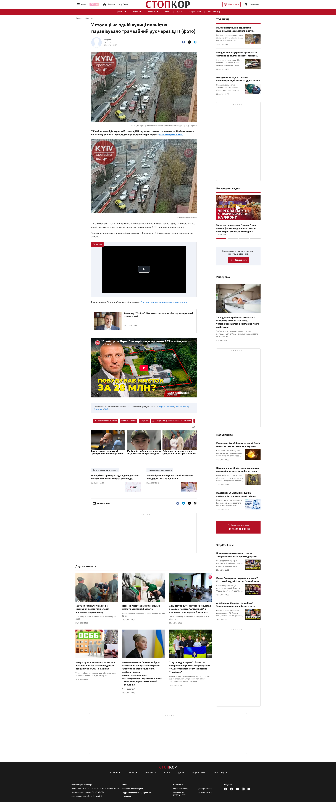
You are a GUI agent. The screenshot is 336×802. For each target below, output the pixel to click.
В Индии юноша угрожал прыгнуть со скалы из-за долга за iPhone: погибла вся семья (236, 56)
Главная (79, 18)
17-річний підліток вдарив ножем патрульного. (163, 302)
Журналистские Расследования (136, 792)
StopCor (107, 39)
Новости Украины (128, 420)
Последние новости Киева (105, 420)
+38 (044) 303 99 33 (238, 529)
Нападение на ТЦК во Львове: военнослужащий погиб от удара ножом (238, 79)
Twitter (185, 406)
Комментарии (103, 503)
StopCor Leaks (195, 11)
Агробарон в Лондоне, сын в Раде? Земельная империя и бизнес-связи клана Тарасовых (235, 606)
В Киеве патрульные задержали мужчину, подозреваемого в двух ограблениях (234, 31)
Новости (151, 11)
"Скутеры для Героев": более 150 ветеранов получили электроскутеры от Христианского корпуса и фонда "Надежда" (189, 667)
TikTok (106, 409)
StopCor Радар (214, 11)
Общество (89, 18)
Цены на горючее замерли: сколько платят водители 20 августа (141, 607)
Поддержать (233, 4)
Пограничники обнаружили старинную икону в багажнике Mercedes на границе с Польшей (237, 471)
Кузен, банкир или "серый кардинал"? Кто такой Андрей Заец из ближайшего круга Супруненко (237, 581)
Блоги (167, 11)
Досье (179, 11)
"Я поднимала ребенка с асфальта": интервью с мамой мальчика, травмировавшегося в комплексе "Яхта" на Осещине (238, 322)
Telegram (162, 406)
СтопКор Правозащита (132, 788)
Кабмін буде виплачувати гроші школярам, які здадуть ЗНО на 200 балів (169, 477)
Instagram (98, 409)
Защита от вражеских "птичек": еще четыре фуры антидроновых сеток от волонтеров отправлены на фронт (236, 228)
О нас (124, 784)
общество (144, 420)
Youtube (178, 406)
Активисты (127, 796)
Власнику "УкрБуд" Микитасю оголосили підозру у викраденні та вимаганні (158, 315)
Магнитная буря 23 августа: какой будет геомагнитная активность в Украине (238, 444)
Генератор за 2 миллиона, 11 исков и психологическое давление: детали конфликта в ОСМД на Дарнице (95, 666)
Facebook (170, 406)
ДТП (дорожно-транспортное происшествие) (171, 420)
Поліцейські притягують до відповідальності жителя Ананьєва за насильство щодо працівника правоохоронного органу (115, 479)
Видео (135, 11)
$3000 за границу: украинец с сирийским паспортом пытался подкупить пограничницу (92, 609)
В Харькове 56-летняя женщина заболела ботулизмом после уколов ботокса (235, 496)
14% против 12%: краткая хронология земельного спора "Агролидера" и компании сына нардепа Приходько (190, 609)
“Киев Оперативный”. (171, 134)
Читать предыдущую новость (105, 470)
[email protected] (95, 796)
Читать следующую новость (160, 470)
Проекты (119, 11)
